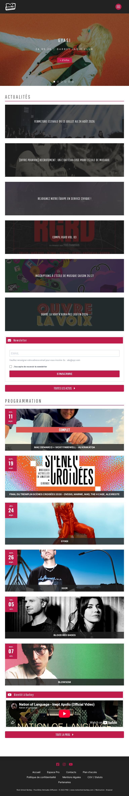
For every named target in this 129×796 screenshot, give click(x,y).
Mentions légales (71, 777)
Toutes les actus (63, 388)
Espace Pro (53, 772)
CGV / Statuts (95, 777)
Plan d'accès (90, 772)
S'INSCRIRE (64, 374)
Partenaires (64, 782)
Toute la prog (63, 734)
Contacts (71, 772)
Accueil (36, 772)
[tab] (54, 82)
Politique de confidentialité (41, 777)
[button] (119, 7)
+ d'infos (64, 60)
